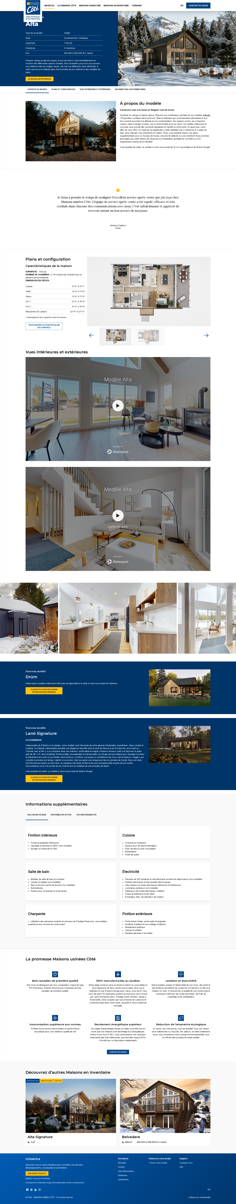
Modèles (49, 5)
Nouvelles (122, 1163)
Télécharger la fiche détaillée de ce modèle (44, 326)
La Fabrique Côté (66, 5)
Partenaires (122, 1175)
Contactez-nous (198, 5)
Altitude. (206, 115)
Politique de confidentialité (199, 1197)
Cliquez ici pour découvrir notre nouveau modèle (44, 690)
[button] (206, 335)
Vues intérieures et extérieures (95, 89)
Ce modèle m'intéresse (39, 79)
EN (182, 5)
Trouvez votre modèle (158, 1163)
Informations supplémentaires (130, 89)
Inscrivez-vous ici (37, 1173)
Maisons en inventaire (116, 5)
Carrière (121, 1167)
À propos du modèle (37, 89)
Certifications (123, 1179)
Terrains (137, 5)
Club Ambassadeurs (126, 1171)
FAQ (181, 1167)
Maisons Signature (90, 5)
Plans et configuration (63, 89)
